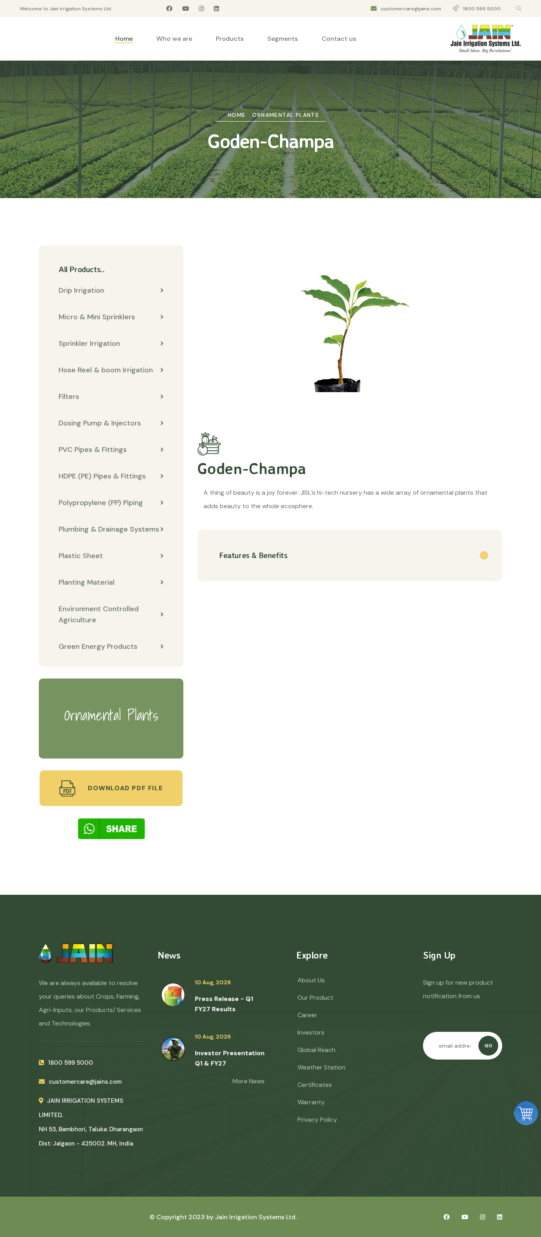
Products (230, 38)
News (169, 955)
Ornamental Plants (285, 114)
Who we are (174, 38)
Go (488, 1046)
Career (307, 1015)
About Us (311, 980)
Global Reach (316, 1050)
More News (248, 1081)
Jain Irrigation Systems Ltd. (256, 1217)
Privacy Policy (317, 1119)
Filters (69, 396)
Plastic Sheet (81, 555)
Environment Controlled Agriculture (99, 614)
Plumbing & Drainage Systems (109, 529)
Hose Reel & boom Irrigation (106, 370)
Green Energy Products (98, 646)
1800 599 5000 (482, 9)
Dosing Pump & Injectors (100, 423)
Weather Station (321, 1067)
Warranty (311, 1102)
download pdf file (124, 788)
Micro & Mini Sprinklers (97, 317)
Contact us (339, 38)
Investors (310, 1032)
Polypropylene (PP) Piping (101, 502)
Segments (282, 38)
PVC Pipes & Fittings (93, 449)
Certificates (314, 1085)
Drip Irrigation (81, 290)
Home (124, 38)
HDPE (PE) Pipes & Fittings (102, 476)
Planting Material (86, 582)
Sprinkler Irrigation (89, 343)
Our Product (315, 997)
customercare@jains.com (411, 9)
